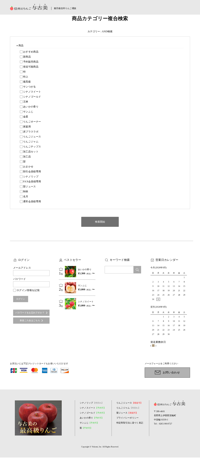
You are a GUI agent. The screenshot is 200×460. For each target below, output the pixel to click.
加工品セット (30, 151)
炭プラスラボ (30, 131)
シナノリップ (30, 176)
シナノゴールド (32, 96)
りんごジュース (32, 136)
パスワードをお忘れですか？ (29, 313)
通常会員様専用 (32, 201)
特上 (25, 76)
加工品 (27, 156)
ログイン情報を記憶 (28, 290)
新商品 (27, 56)
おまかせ (28, 166)
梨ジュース (29, 186)
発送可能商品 (30, 66)
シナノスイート (32, 91)
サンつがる (29, 86)
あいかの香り (30, 106)
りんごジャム (30, 141)
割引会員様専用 (32, 171)
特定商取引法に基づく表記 (129, 423)
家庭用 (27, 126)
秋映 (25, 191)
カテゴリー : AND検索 (100, 31)
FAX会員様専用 (32, 181)
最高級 (27, 81)
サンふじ (28, 111)
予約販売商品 (30, 61)
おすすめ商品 (30, 51)
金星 (25, 116)
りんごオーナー (32, 121)
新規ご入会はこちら (30, 320)
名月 (25, 196)
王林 (25, 101)
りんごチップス (32, 146)
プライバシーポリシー (127, 418)
